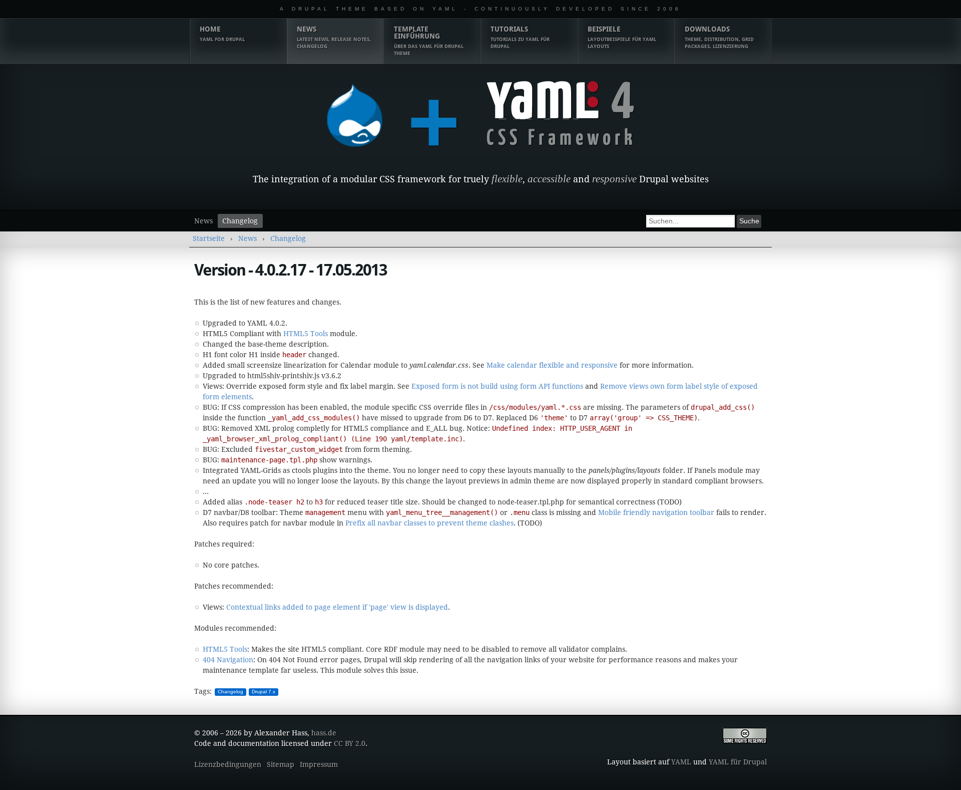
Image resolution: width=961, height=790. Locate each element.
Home (222, 33)
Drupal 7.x (263, 691)
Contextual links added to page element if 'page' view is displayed (337, 607)
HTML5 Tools (305, 334)
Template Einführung (428, 40)
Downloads (719, 37)
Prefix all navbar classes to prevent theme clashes (429, 523)
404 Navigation (228, 660)
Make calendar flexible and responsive (552, 365)
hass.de (323, 733)
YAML (681, 762)
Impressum (319, 764)
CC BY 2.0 (349, 743)
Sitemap (280, 764)
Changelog (240, 221)
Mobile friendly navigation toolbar (656, 512)
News (334, 37)
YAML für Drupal (738, 762)
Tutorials (520, 37)
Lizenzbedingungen (227, 764)
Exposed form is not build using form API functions (497, 386)
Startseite (209, 238)
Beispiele (622, 37)
